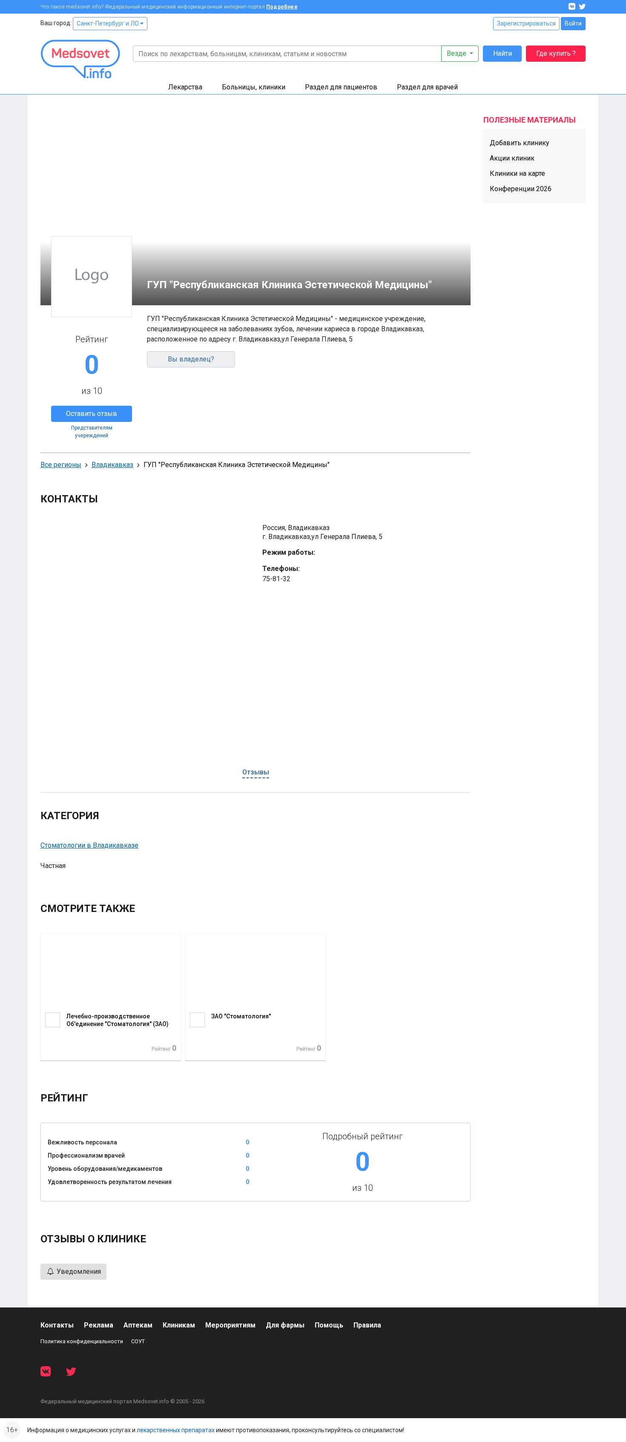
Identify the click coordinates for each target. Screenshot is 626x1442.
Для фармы (285, 1325)
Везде (457, 53)
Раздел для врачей (427, 87)
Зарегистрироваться (526, 23)
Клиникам (179, 1325)
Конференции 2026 (520, 189)
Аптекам (137, 1325)
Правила (367, 1325)
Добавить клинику (519, 143)
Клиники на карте (517, 173)
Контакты (57, 1325)
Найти (502, 53)
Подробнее (282, 7)
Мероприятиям (230, 1325)
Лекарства (185, 87)
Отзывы (255, 772)
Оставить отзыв (91, 414)
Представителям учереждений (91, 432)
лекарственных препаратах (176, 1430)
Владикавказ (112, 465)
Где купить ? (556, 53)
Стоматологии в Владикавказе (89, 845)
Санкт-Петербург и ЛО (108, 23)
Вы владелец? (191, 359)
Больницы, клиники (253, 87)
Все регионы (60, 465)
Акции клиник (512, 158)
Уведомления (78, 1271)
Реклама (98, 1325)
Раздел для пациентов (341, 87)
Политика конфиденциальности (81, 1341)
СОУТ (138, 1341)
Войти (573, 23)
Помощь (329, 1325)
